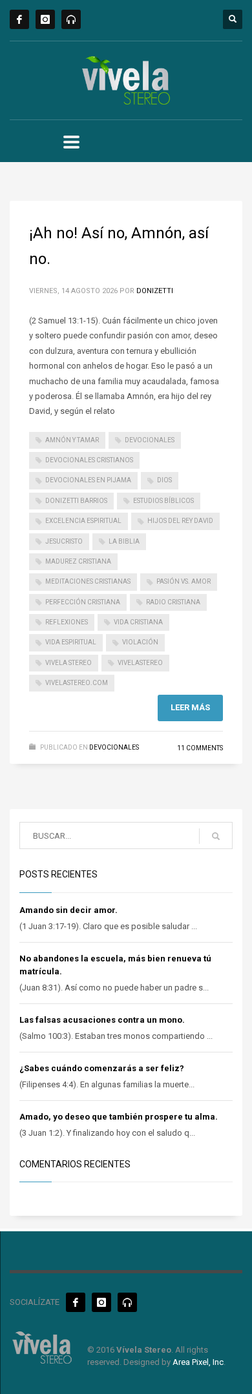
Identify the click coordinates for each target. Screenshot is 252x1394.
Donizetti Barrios (76, 500)
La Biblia (124, 541)
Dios (164, 480)
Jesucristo (64, 541)
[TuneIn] (71, 19)
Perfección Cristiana (82, 602)
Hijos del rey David (180, 520)
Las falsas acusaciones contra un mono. (102, 1020)
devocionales (149, 440)
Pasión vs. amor (183, 581)
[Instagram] (45, 19)
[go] (216, 836)
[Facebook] (19, 19)
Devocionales (114, 747)
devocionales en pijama (88, 480)
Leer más (190, 707)
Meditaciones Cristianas (88, 581)
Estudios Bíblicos (163, 500)
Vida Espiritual (70, 642)
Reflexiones (66, 622)
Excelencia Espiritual (83, 520)
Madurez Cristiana (78, 561)
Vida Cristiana (138, 622)
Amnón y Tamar (72, 440)
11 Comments (200, 748)
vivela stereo (68, 662)
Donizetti (154, 291)
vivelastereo (140, 662)
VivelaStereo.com (76, 682)
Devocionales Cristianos (89, 460)
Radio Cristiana (173, 602)
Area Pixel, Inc (198, 1362)
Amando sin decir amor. (68, 910)
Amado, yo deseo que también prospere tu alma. (118, 1117)
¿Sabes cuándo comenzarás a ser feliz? (101, 1068)
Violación (140, 642)
